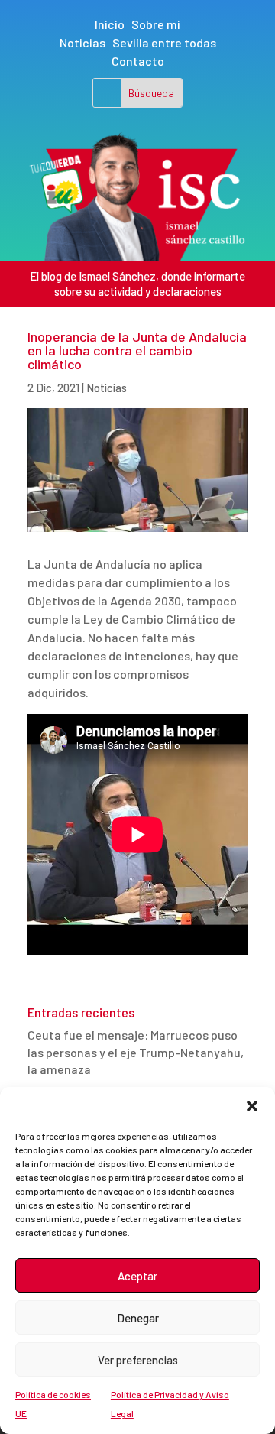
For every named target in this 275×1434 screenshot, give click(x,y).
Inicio (110, 24)
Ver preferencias (138, 1360)
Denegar (138, 1318)
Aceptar (137, 1276)
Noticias (82, 42)
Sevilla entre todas (164, 42)
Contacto (138, 61)
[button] (252, 1106)
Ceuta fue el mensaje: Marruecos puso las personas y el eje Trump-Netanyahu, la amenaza (136, 1051)
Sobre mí (155, 24)
